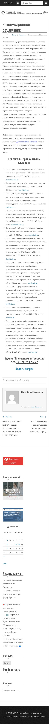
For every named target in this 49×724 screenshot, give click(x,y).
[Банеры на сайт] (13, 499)
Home (14, 35)
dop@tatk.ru (10, 259)
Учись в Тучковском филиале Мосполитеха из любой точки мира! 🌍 (13, 642)
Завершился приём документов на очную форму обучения (12, 594)
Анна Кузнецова (11, 380)
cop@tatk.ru (23, 190)
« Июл (5, 563)
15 (19, 544)
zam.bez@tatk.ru (17, 224)
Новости (21, 35)
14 (16, 544)
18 (7, 548)
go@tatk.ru (32, 352)
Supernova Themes (38, 716)
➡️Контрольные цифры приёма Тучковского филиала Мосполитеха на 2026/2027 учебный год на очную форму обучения (12, 625)
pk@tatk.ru (10, 317)
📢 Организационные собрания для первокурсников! (11, 608)
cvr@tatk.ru (32, 283)
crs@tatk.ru (10, 207)
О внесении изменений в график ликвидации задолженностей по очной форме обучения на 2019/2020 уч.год (12, 428)
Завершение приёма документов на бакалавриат (12, 583)
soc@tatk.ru (10, 304)
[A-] (3, 37)
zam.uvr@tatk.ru (12, 179)
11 (7, 544)
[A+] (7, 37)
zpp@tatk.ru (33, 235)
